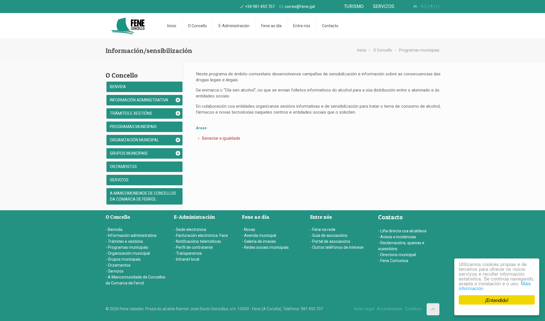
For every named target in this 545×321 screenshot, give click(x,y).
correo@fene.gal (300, 6)
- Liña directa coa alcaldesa (402, 231)
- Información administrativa (131, 235)
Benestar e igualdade (220, 138)
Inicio (361, 50)
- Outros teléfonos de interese (337, 247)
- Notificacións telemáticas (197, 241)
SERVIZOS (383, 6)
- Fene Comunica (393, 260)
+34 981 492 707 (260, 6)
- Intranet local (186, 259)
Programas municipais (419, 50)
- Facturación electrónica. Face (201, 235)
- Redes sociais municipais (265, 247)
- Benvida (114, 229)
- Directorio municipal (397, 254)
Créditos (413, 308)
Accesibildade (390, 308)
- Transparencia (188, 253)
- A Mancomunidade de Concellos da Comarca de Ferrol (135, 280)
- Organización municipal (128, 253)
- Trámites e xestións (124, 241)
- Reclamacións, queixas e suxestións (401, 246)
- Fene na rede (323, 229)
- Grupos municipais (123, 259)
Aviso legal (364, 308)
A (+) (434, 6)
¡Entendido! (497, 299)
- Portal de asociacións (330, 241)
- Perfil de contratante (193, 247)
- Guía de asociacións (328, 235)
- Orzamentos (118, 265)
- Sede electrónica (190, 229)
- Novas (248, 229)
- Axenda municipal (259, 235)
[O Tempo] (415, 6)
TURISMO (354, 6)
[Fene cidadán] (127, 26)
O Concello (382, 50)
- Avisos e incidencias (397, 237)
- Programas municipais (127, 247)
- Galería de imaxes (259, 241)
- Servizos (114, 271)
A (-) (425, 6)
